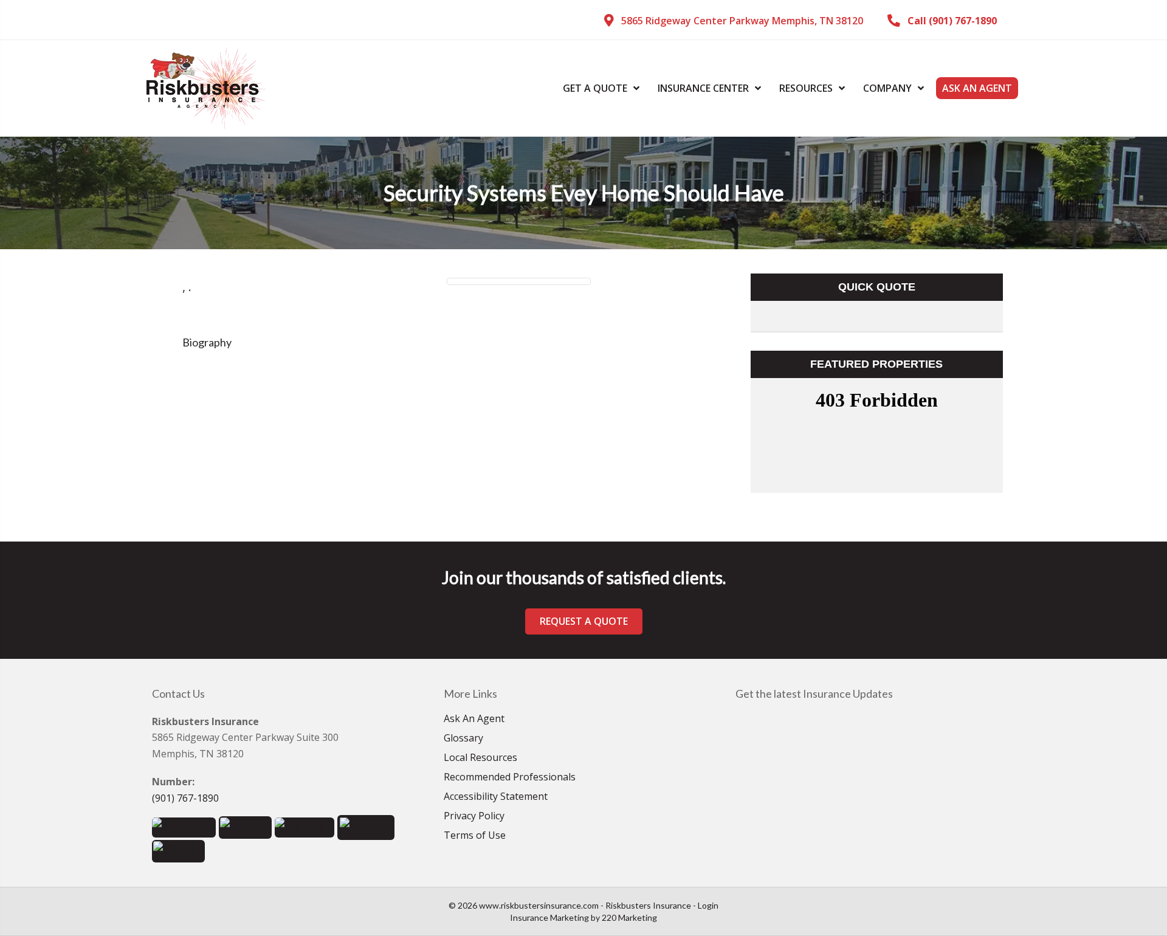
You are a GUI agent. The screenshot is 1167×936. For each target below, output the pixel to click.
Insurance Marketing (549, 917)
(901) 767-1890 (185, 798)
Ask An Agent (474, 719)
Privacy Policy (474, 816)
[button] (733, 20)
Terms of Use (475, 836)
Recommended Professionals (510, 777)
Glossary (463, 739)
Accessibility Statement (496, 797)
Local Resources (480, 758)
